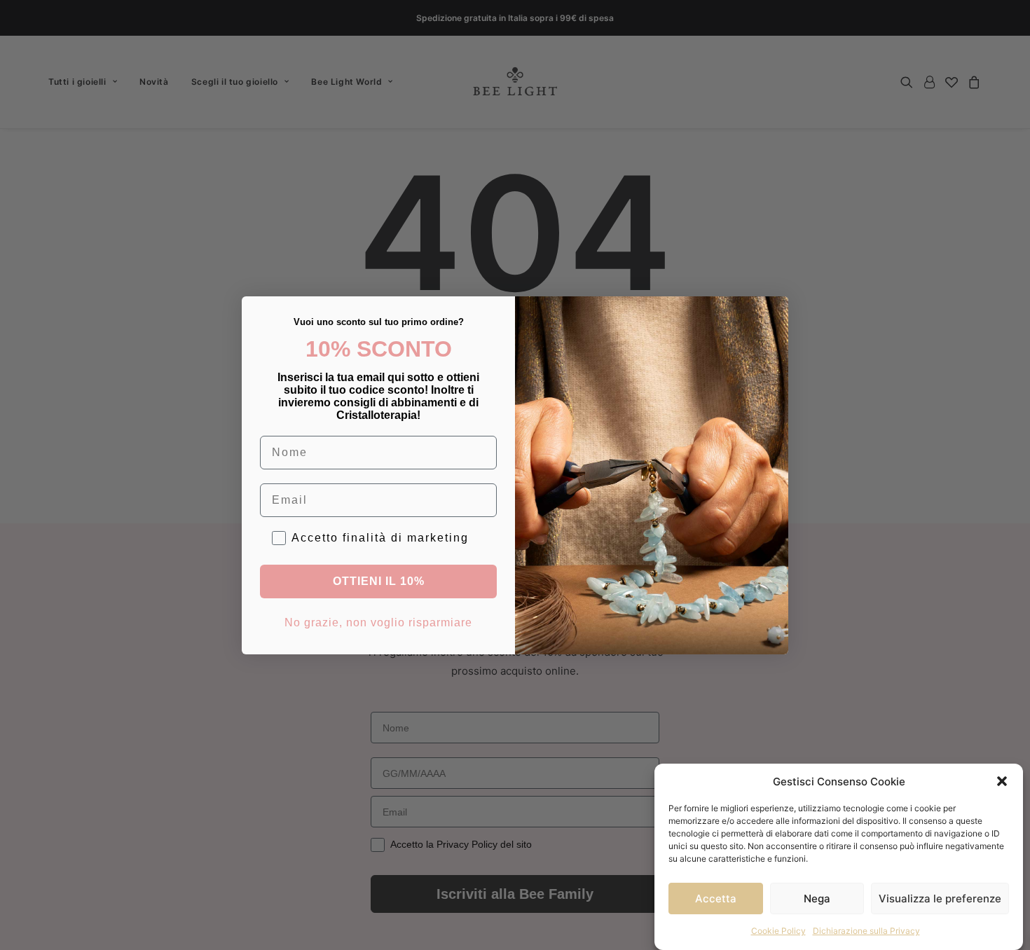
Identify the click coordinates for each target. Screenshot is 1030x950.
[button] (1002, 781)
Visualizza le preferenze (940, 897)
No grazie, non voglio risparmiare (378, 622)
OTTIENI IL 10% (379, 581)
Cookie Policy (778, 930)
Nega (817, 897)
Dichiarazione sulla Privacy (866, 930)
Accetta (715, 897)
